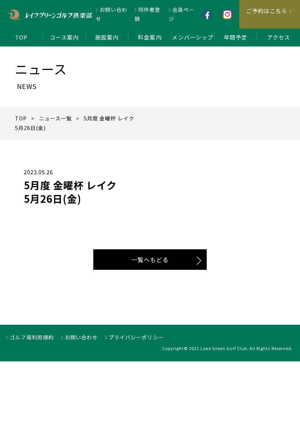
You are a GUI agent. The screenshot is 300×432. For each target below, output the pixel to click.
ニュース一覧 (55, 118)
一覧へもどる (150, 259)
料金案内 (149, 37)
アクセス (278, 37)
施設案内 (107, 37)
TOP (21, 37)
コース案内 (64, 37)
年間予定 (235, 37)
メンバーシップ (192, 37)
